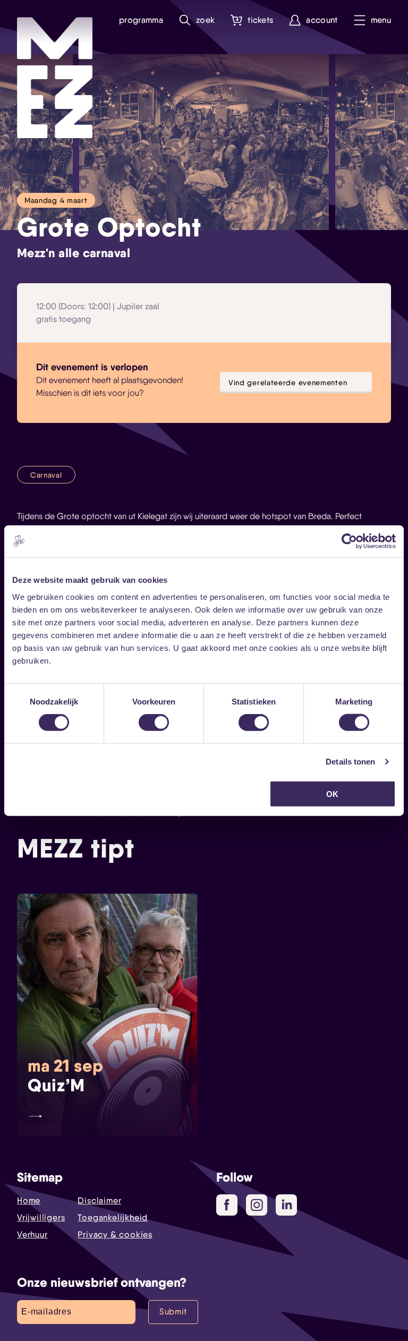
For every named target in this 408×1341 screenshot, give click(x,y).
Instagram (256, 1205)
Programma (141, 20)
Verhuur (32, 1234)
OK (332, 793)
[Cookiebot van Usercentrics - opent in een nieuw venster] (349, 541)
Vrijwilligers (41, 1217)
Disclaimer (99, 1200)
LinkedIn (286, 1205)
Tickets (260, 20)
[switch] (154, 722)
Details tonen (350, 761)
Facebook (226, 1205)
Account (321, 20)
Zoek (205, 20)
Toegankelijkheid (113, 1217)
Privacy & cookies (115, 1234)
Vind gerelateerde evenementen (287, 382)
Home (28, 1200)
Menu (381, 20)
